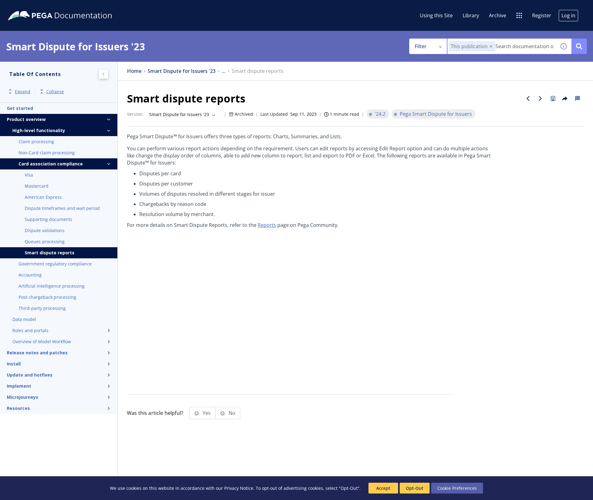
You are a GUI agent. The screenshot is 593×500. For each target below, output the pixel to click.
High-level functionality (38, 130)
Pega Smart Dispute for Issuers (436, 113)
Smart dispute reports (49, 253)
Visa (29, 175)
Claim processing (36, 141)
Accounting (30, 275)
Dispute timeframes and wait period (62, 208)
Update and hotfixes (30, 375)
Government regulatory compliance (55, 264)
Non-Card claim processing (47, 153)
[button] (491, 46)
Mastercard (36, 186)
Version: (135, 114)
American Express (43, 197)
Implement (19, 386)
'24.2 (380, 113)
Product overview (26, 119)
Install (14, 364)
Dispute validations (45, 230)
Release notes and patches (37, 353)
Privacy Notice (238, 488)
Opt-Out (414, 488)
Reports (267, 225)
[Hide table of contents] (103, 74)
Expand (22, 91)
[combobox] (502, 46)
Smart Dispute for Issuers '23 (182, 71)
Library (471, 15)
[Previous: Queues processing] (528, 98)
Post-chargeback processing (47, 297)
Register (541, 15)
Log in (568, 15)
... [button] (223, 71)
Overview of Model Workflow (41, 341)
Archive (497, 15)
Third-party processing (42, 308)
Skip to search (74, 7)
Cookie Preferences (457, 488)
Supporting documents (48, 219)
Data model (24, 319)
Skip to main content (27, 7)
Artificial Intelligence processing (52, 286)
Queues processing (45, 241)
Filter (421, 46)
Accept (383, 488)
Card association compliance (51, 164)
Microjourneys (22, 397)
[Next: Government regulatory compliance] (540, 98)
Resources (18, 408)
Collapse (55, 91)
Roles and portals (30, 330)
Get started (20, 108)
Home (134, 71)
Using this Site (436, 15)
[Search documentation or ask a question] (579, 46)
